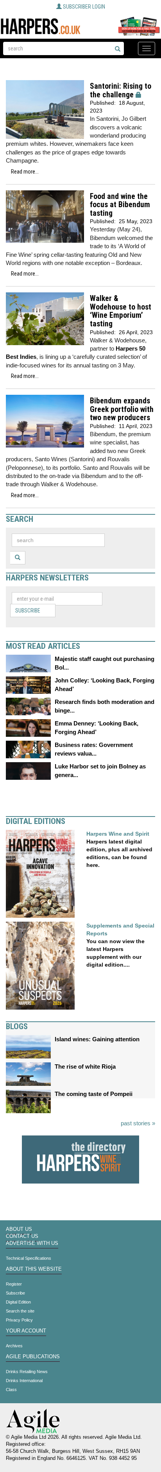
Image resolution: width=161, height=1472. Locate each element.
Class (11, 1389)
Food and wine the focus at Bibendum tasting (120, 205)
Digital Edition (18, 1302)
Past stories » (138, 1123)
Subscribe (27, 610)
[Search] (117, 49)
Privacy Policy (19, 1320)
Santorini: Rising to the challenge (120, 90)
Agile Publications (33, 1356)
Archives (14, 1345)
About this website (34, 1269)
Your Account (26, 1331)
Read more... (25, 171)
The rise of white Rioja (85, 1066)
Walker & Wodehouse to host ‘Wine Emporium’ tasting (120, 311)
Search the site (20, 1311)
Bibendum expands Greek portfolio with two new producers (122, 409)
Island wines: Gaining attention (97, 1039)
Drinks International (24, 1380)
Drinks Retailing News (27, 1371)
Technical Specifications (28, 1258)
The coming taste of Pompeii (93, 1094)
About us (19, 1229)
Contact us (22, 1236)
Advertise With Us (32, 1243)
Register (14, 1284)
